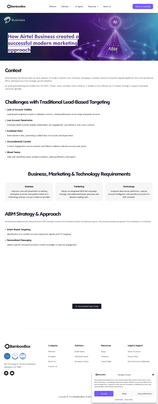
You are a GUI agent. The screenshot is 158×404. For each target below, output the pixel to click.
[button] (153, 374)
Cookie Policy (119, 399)
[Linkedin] (6, 373)
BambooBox (78, 396)
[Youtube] (12, 373)
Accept (104, 394)
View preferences (145, 394)
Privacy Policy (129, 399)
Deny (124, 394)
